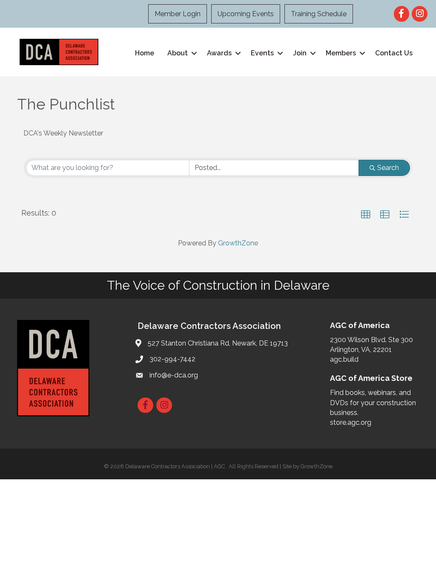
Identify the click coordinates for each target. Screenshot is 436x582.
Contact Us (394, 53)
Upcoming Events (246, 14)
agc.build (344, 359)
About (177, 53)
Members (341, 53)
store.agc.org (350, 422)
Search (388, 168)
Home (144, 53)
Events (262, 53)
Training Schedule (319, 14)
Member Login (178, 14)
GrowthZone (238, 243)
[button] (365, 214)
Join (300, 53)
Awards (219, 53)
